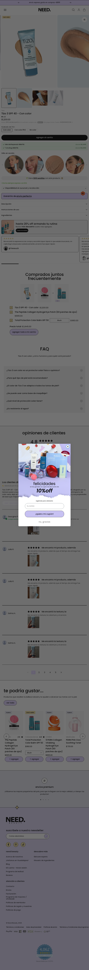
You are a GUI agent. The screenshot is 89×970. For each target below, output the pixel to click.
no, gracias (44, 521)
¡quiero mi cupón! (44, 513)
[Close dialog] (68, 446)
